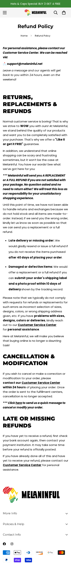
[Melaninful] (35, 13)
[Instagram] (11, 543)
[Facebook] (4, 543)
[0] (63, 12)
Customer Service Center (41, 383)
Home (24, 35)
